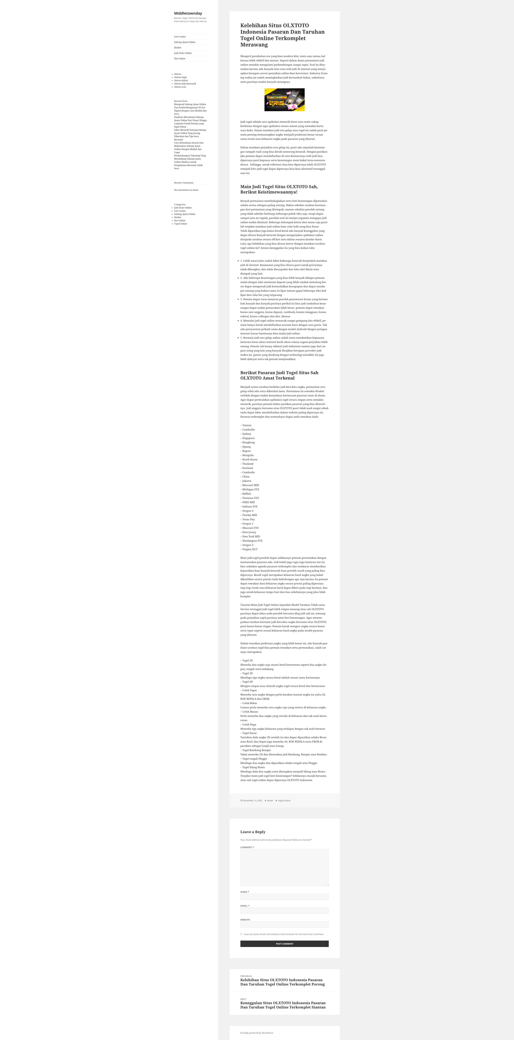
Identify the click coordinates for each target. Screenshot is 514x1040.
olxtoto (177, 74)
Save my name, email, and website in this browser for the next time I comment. (284, 934)
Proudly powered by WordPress (256, 1032)
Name (244, 891)
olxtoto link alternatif (185, 83)
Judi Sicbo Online (183, 53)
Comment (247, 847)
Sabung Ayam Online (184, 42)
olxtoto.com (180, 86)
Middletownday (188, 13)
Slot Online (179, 58)
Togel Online (180, 223)
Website (245, 919)
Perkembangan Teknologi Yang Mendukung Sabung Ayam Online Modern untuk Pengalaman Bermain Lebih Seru (190, 162)
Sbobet (177, 47)
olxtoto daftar (181, 80)
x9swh (270, 800)
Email (244, 905)
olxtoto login (180, 77)
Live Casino (180, 36)
